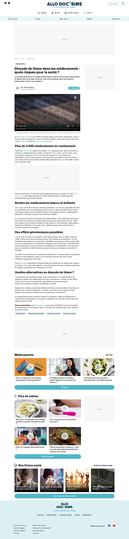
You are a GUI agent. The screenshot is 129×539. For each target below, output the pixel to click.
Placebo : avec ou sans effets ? (102, 488)
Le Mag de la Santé (53, 313)
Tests (89, 13)
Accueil (17, 59)
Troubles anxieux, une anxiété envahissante (25, 488)
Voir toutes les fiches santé (65, 496)
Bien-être (63, 19)
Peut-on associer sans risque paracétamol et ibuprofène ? (28, 379)
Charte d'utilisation (20, 531)
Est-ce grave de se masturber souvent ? (63, 420)
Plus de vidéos (28, 396)
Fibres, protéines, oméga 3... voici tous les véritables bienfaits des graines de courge (64, 449)
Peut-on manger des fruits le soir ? (30, 448)
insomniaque (27, 151)
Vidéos (44, 13)
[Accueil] (64, 507)
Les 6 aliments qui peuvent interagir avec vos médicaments (98, 379)
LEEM (23, 263)
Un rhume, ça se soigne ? (52, 488)
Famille (89, 19)
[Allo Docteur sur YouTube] (114, 525)
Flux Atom (36, 533)
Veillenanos (39, 305)
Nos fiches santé (30, 465)
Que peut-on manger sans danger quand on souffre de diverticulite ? (30, 421)
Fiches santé (73, 13)
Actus (57, 13)
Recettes (41, 515)
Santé (37, 19)
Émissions (116, 19)
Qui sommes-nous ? (20, 525)
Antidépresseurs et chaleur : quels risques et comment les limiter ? (63, 380)
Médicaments (31, 59)
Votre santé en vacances (73, 488)
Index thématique (38, 531)
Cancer (77, 515)
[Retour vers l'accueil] (64, 5)
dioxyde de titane (25, 137)
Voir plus (64, 387)
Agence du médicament (36, 313)
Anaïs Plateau (29, 87)
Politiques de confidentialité (42, 528)
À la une (14, 19)
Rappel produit (51, 515)
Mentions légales (19, 528)
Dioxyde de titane (69, 313)
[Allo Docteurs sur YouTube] (9, 3)
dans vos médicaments (43, 141)
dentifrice (23, 141)
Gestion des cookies (39, 525)
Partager (75, 88)
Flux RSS (16, 533)
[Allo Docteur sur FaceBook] (5, 3)
